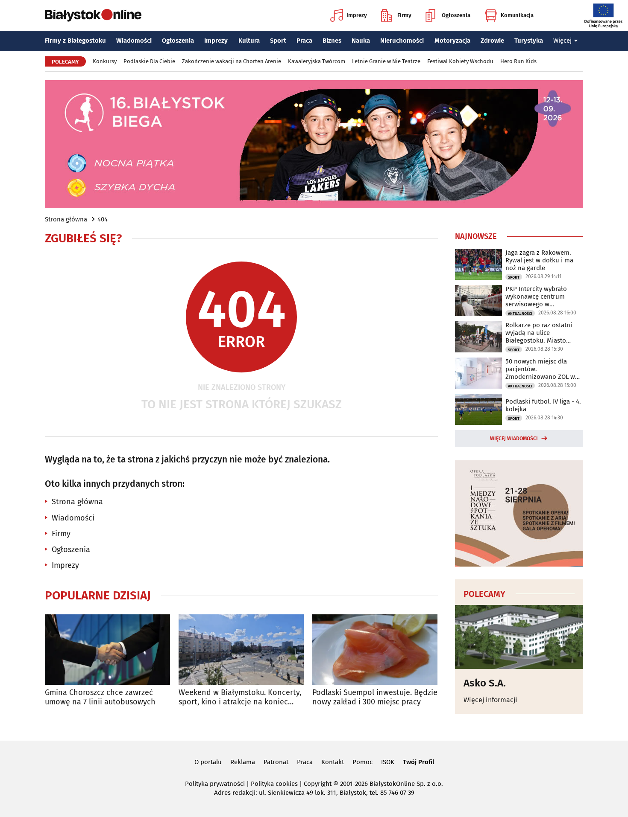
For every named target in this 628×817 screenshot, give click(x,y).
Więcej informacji (490, 700)
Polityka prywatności (215, 784)
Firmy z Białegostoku (75, 40)
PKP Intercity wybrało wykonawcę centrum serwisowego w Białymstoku (536, 296)
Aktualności (520, 313)
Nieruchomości (402, 40)
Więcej (562, 40)
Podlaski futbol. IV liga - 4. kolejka (543, 405)
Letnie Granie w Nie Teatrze (386, 61)
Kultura (249, 40)
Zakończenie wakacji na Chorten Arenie (231, 61)
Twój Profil (418, 762)
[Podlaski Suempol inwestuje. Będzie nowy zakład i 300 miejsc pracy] (374, 649)
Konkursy (105, 61)
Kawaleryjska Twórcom (316, 61)
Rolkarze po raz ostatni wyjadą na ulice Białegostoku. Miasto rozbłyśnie (538, 332)
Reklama (242, 762)
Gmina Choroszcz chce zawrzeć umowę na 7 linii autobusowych (100, 697)
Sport (278, 40)
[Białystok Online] (93, 15)
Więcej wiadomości (514, 439)
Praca (304, 40)
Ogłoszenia (456, 15)
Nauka (361, 40)
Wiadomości (134, 40)
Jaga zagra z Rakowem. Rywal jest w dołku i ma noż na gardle (539, 260)
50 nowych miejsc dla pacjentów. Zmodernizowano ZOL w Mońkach (540, 369)
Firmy (404, 15)
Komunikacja (517, 15)
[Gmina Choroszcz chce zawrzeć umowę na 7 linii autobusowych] (107, 649)
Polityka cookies (274, 784)
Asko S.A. (485, 683)
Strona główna (66, 219)
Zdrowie (492, 40)
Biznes (332, 40)
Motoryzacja (452, 40)
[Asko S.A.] (519, 637)
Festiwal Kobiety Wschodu (460, 61)
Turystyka (528, 40)
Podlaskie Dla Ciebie (149, 61)
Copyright (318, 784)
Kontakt (332, 762)
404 (102, 219)
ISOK (387, 762)
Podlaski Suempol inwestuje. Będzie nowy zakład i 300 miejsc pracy (374, 697)
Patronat (276, 762)
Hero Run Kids (518, 61)
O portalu (208, 762)
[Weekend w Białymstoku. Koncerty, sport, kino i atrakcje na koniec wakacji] (241, 649)
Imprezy (356, 15)
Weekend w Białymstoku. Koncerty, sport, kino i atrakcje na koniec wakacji (240, 697)
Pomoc (362, 762)
